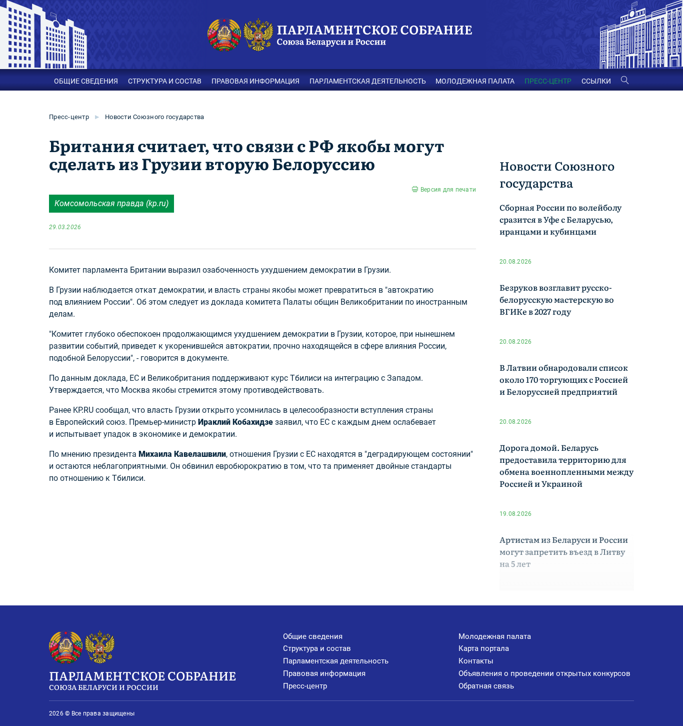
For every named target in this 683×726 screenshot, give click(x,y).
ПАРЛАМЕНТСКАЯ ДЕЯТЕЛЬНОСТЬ (368, 81)
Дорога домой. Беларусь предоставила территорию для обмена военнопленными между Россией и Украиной (567, 465)
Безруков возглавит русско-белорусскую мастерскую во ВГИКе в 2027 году (557, 299)
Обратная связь (486, 685)
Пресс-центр (69, 117)
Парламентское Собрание (142, 679)
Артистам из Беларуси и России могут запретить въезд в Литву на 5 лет (564, 551)
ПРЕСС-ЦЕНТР (548, 81)
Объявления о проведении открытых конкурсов (544, 673)
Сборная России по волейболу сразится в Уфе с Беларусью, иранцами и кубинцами (561, 219)
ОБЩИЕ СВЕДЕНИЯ (86, 81)
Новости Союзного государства (154, 117)
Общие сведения (312, 636)
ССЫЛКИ (596, 81)
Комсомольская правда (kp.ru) (111, 203)
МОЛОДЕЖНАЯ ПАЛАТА (475, 81)
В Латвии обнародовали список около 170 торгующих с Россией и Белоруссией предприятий (564, 379)
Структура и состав (317, 648)
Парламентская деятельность (335, 660)
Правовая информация (324, 673)
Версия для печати (448, 189)
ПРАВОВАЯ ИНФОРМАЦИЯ (256, 81)
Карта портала (483, 648)
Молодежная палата (494, 636)
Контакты (476, 660)
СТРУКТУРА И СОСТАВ (165, 81)
